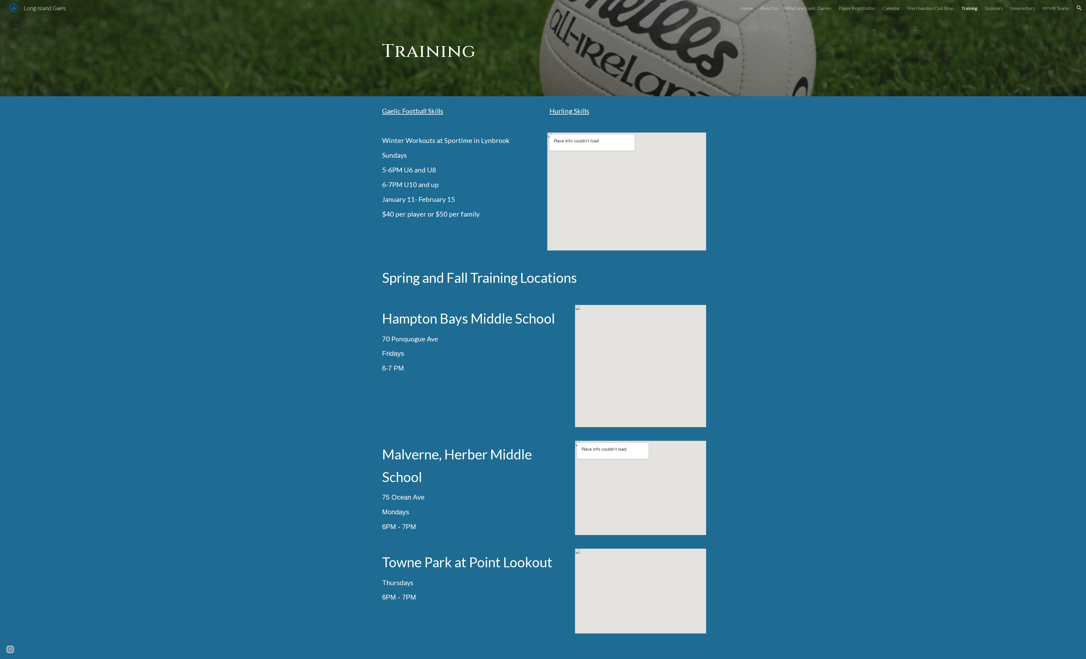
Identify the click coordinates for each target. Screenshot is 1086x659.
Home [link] (746, 8)
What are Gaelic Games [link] (808, 8)
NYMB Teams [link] (1055, 8)
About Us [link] (769, 8)
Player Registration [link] (857, 8)
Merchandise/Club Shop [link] (930, 8)
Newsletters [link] (1022, 8)
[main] (445, 48)
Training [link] (969, 8)
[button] (1079, 8)
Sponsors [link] (994, 8)
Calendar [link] (891, 8)
